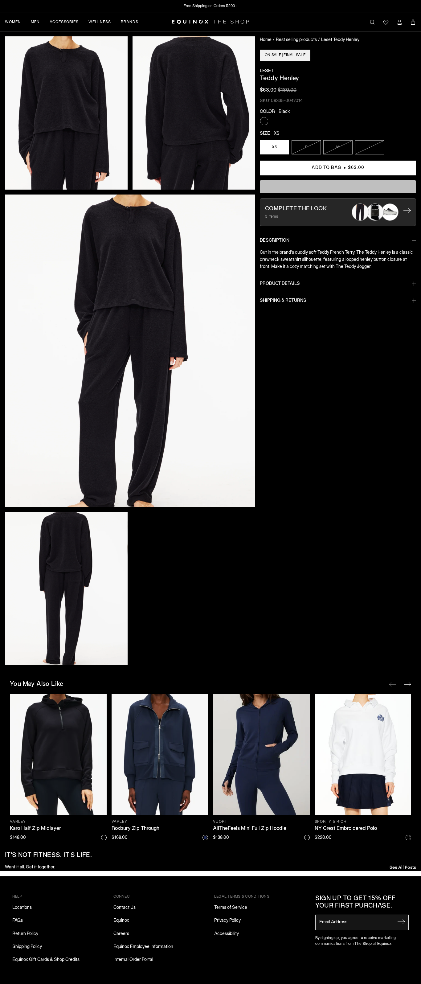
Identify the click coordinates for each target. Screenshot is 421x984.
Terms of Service (230, 908)
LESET (267, 71)
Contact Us (124, 908)
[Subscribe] (401, 922)
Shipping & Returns (283, 301)
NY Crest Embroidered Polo (346, 828)
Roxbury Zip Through (135, 828)
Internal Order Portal (133, 960)
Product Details (280, 284)
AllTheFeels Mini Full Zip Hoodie (249, 828)
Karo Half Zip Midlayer (35, 828)
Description (274, 241)
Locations (22, 908)
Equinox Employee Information (143, 947)
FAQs (17, 921)
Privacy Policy (227, 921)
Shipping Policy (27, 947)
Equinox (121, 921)
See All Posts (403, 867)
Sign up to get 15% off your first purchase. (355, 902)
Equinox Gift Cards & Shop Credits (46, 960)
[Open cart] (413, 22)
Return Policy (25, 934)
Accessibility (226, 934)
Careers (121, 934)
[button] (66, 113)
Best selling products (296, 40)
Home (266, 40)
